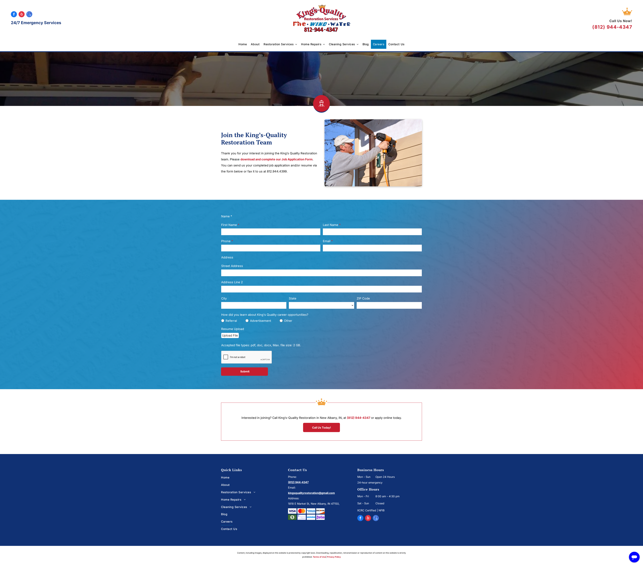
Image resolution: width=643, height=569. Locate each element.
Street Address (232, 266)
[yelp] (22, 14)
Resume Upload (232, 329)
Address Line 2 (232, 282)
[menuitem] (242, 44)
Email (326, 241)
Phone (226, 241)
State (292, 298)
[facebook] (14, 14)
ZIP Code (363, 298)
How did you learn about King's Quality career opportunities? (264, 314)
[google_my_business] (29, 14)
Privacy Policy (334, 557)
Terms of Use (319, 557)
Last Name (330, 225)
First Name (229, 225)
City (224, 298)
